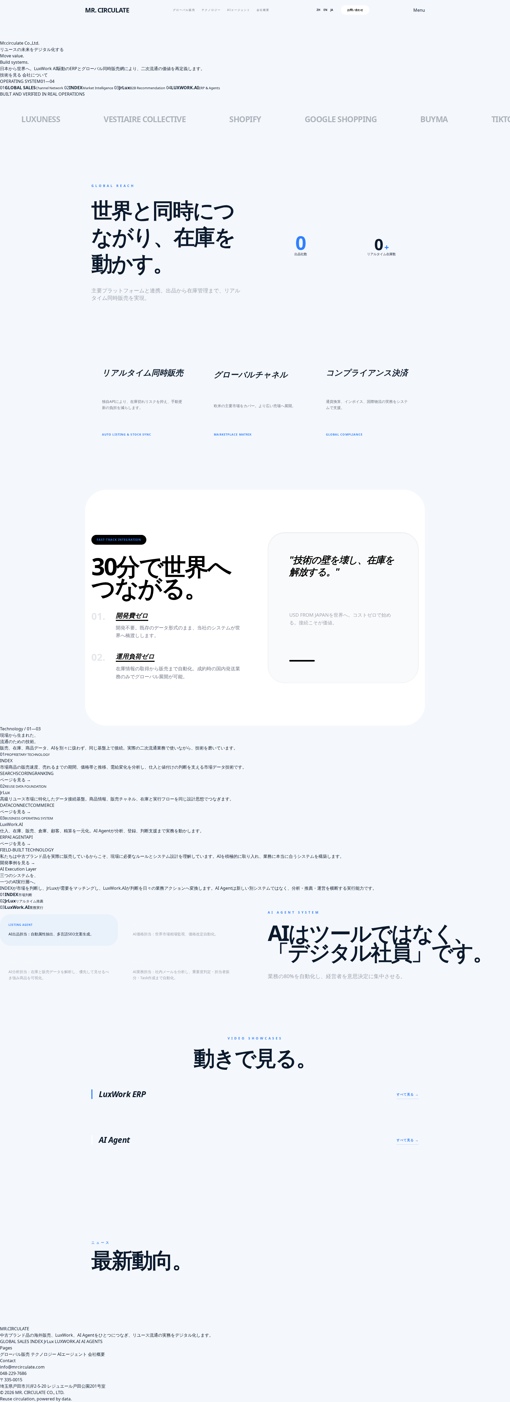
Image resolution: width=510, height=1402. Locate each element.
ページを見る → (15, 780)
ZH (318, 10)
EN (325, 10)
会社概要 (263, 10)
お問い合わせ (355, 10)
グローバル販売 (184, 10)
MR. (3, 1329)
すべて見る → (408, 1094)
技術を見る (10, 75)
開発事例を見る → (17, 863)
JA (331, 10)
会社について (35, 75)
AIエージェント (238, 10)
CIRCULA (15, 1329)
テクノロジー (211, 10)
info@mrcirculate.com (22, 1367)
